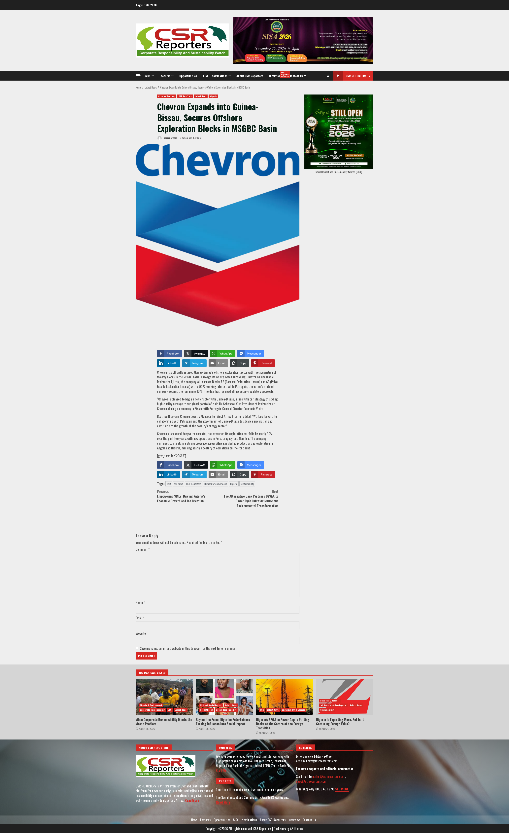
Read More (192, 800)
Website (141, 633)
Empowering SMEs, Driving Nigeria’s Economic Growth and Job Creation (181, 496)
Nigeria (213, 96)
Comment (143, 549)
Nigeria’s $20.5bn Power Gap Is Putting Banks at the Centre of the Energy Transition (284, 697)
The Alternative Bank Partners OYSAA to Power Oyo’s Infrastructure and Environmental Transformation (251, 498)
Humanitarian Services (215, 484)
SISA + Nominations (215, 76)
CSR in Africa (185, 96)
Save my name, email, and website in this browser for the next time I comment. (188, 648)
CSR (169, 484)
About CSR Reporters (249, 76)
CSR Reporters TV (358, 76)
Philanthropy (206, 709)
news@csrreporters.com (311, 781)
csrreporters (170, 137)
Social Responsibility (226, 709)
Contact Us (296, 76)
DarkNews (280, 828)
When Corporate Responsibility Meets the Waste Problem (164, 697)
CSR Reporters (193, 484)
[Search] (328, 76)
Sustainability (247, 484)
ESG (169, 709)
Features (164, 76)
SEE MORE (342, 789)
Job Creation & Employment (333, 705)
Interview (277, 74)
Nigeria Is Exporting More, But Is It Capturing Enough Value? (344, 697)
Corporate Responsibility (152, 709)
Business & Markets (330, 700)
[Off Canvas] (138, 75)
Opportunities (188, 76)
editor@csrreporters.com (328, 776)
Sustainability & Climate (293, 709)
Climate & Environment (151, 705)
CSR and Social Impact (211, 705)
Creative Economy (166, 96)
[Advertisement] (303, 40)
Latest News (200, 96)
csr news (178, 484)
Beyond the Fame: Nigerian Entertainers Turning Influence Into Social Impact (224, 697)
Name (140, 602)
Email (140, 618)
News (148, 76)
